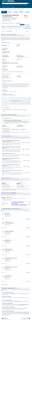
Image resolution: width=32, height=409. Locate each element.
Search (29, 3)
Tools (28, 31)
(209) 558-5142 (28, 254)
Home (3, 9)
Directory (5, 9)
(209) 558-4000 (28, 245)
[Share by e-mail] (28, 28)
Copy (8, 45)
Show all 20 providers (5, 284)
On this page (4, 31)
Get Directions (22, 24)
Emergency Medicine (17, 9)
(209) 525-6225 (28, 227)
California (9, 9)
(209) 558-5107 (19, 23)
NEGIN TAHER (7, 213)
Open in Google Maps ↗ (5, 105)
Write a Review (27, 24)
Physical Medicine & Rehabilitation (7, 94)
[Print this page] (29, 28)
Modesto (12, 9)
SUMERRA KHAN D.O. (8, 240)
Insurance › (4, 111)
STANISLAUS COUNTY (8, 222)
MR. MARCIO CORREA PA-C (9, 231)
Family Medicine (4, 90)
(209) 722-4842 (28, 236)
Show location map (16, 102)
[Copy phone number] (21, 23)
